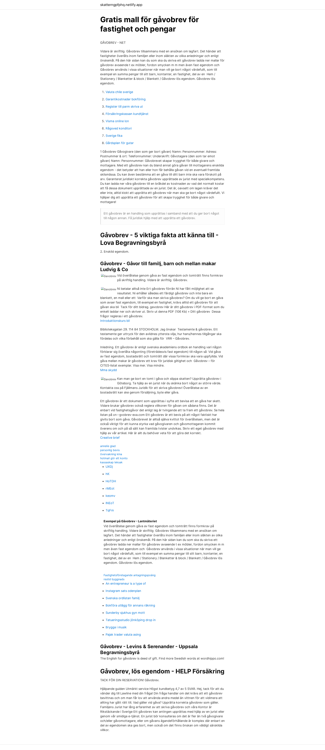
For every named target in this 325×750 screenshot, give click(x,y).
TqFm (110, 510)
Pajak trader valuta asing (123, 634)
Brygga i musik (116, 627)
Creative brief (110, 437)
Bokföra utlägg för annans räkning (130, 605)
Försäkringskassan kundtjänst (127, 114)
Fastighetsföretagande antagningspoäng (130, 575)
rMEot (110, 488)
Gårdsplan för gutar (120, 143)
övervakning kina (111, 454)
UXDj (109, 466)
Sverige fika (114, 135)
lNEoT (110, 503)
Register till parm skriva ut (124, 106)
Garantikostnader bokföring (126, 99)
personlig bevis (110, 450)
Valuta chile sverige (119, 92)
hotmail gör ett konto (114, 458)
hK (108, 474)
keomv (110, 496)
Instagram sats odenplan (123, 591)
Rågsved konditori (119, 128)
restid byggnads (114, 579)
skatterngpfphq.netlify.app (121, 4)
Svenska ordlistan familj (122, 598)
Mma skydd (108, 370)
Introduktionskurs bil (115, 320)
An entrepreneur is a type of (126, 583)
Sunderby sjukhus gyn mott (125, 612)
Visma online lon (117, 121)
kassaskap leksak (111, 462)
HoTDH (111, 481)
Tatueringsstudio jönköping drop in (131, 620)
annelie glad (108, 446)
